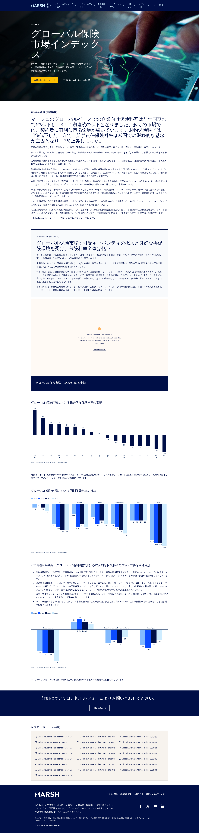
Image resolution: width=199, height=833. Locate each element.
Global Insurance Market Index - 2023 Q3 (97, 753)
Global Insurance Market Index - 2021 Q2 (97, 770)
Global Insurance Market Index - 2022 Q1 (97, 764)
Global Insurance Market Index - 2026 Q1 (54, 736)
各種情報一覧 (101, 5)
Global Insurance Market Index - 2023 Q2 (139, 753)
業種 (47, 5)
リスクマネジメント (86, 5)
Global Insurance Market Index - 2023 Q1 (54, 759)
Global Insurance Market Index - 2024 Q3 (54, 748)
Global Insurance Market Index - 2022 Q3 (139, 759)
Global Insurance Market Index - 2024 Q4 (139, 742)
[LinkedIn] (162, 806)
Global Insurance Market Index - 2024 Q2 (97, 748)
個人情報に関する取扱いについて (65, 818)
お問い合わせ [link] (98, 708)
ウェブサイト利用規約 (43, 818)
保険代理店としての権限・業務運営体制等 (94, 818)
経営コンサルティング (155, 794)
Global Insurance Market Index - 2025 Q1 (97, 742)
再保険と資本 (125, 794)
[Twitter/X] (148, 806)
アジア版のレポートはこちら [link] (75, 80)
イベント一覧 (142, 5)
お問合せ (129, 5)
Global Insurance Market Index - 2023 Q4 (54, 753)
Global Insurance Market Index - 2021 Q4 (139, 764)
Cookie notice (40, 820)
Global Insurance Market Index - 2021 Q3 (54, 770)
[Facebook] (140, 806)
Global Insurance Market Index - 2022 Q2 (54, 764)
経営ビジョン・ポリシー (143, 818)
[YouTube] (155, 806)
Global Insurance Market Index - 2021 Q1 (139, 770)
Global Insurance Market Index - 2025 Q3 (139, 736)
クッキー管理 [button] (52, 820)
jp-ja (163, 5)
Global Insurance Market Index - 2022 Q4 (97, 759)
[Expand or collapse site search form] (155, 5)
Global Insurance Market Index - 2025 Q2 (54, 742)
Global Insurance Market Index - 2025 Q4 (97, 736)
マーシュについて (115, 5)
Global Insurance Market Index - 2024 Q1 (139, 748)
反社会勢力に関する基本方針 (122, 818)
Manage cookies (99, 349)
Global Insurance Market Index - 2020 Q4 (54, 775)
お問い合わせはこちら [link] (43, 80)
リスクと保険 (112, 794)
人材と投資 (138, 794)
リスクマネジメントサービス (64, 5)
